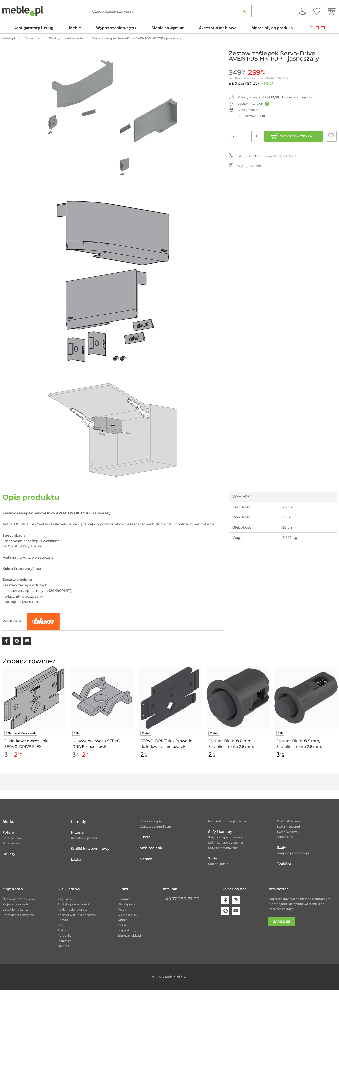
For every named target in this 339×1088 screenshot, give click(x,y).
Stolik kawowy (288, 831)
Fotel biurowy (12, 838)
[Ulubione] (316, 11)
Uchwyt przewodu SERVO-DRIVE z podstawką (97, 743)
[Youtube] (236, 911)
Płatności (64, 930)
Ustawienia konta (15, 909)
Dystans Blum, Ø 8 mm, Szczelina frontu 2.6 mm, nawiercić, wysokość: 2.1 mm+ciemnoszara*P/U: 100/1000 (231, 744)
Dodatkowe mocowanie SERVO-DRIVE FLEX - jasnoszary (26, 744)
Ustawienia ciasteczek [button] (18, 914)
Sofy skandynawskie (223, 848)
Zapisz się (281, 921)
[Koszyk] (332, 11)
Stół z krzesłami (288, 826)
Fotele (8, 832)
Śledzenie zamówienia (18, 899)
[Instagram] (236, 900)
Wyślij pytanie (249, 166)
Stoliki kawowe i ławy (90, 848)
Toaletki (284, 863)
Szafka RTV (285, 837)
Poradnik (64, 935)
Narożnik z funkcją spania (227, 821)
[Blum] (43, 621)
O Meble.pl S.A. (128, 914)
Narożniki (148, 859)
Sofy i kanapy (220, 832)
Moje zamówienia (15, 904)
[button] (331, 136)
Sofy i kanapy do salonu (225, 837)
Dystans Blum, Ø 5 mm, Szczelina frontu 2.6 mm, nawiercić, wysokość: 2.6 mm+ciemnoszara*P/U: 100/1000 (299, 744)
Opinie (122, 920)
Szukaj (244, 11)
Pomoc (62, 920)
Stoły (212, 858)
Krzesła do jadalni (84, 838)
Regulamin (65, 899)
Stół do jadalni (218, 864)
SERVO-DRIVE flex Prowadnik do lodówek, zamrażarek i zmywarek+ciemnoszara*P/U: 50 (168, 744)
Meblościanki (151, 848)
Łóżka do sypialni (152, 821)
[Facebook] (225, 900)
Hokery (8, 854)
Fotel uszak (10, 843)
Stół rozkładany (288, 821)
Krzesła (77, 832)
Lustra (145, 837)
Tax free (63, 946)
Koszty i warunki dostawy (76, 914)
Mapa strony (127, 930)
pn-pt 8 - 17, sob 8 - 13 (266, 156)
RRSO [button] (266, 83)
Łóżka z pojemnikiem (155, 826)
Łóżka (76, 859)
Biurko (8, 821)
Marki (122, 925)
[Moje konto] (302, 11)
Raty (60, 925)
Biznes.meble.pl (129, 935)
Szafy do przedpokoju (293, 853)
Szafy (281, 847)
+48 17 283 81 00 (181, 898)
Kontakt (124, 899)
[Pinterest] (225, 911)
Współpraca (126, 904)
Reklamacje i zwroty (72, 909)
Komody (78, 821)
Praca (122, 909)
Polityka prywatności (73, 904)
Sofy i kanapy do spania (225, 842)
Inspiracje (64, 941)
